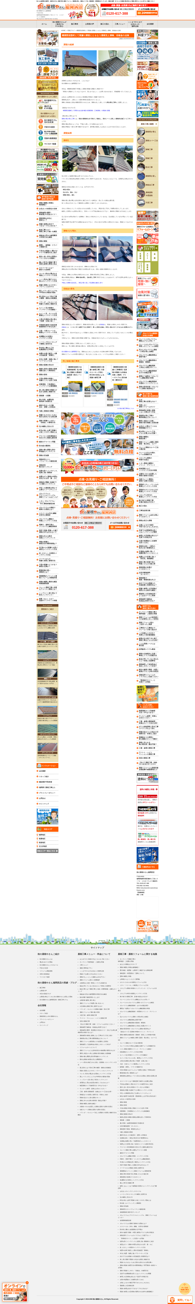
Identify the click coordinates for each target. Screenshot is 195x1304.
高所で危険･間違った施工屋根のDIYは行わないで (48, 531)
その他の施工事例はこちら (125, 408)
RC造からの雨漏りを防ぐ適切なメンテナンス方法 (48, 548)
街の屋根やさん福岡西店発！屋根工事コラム (54, 1000)
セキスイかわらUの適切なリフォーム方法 (133, 982)
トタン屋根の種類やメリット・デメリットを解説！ (136, 1049)
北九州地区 (43, 846)
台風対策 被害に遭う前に (88, 1000)
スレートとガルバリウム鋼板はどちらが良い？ (148, 340)
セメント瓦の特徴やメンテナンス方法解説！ (48, 308)
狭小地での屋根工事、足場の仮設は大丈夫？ (134, 996)
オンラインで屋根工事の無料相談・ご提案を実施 (148, 613)
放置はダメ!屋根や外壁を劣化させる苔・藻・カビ (48, 477)
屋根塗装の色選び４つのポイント (145, 568)
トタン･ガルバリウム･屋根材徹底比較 (47, 502)
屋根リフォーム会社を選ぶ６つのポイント (148, 516)
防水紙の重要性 (44, 446)
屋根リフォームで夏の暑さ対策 (90, 1012)
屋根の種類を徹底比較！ (144, 437)
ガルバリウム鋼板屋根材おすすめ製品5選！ (148, 371)
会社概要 (150, 24)
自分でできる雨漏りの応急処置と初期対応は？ (148, 584)
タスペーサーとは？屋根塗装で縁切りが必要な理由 (136, 1081)
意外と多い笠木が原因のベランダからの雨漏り (48, 257)
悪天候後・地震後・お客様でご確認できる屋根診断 (136, 970)
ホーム (44, 24)
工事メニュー (120, 24)
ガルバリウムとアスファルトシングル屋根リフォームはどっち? (48, 495)
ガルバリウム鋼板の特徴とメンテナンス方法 (48, 520)
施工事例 (74, 24)
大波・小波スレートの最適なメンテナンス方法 (48, 331)
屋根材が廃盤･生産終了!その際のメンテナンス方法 (136, 1090)
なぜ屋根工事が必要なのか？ (148, 400)
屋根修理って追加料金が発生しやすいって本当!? (148, 665)
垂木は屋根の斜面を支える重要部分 (91, 1059)
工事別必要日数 (144, 510)
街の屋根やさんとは (46, 959)
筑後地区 (42, 842)
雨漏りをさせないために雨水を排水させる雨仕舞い (136, 1262)
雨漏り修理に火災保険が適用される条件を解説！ (148, 589)
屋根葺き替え (151, 132)
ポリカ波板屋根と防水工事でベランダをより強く (148, 727)
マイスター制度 (45, 977)
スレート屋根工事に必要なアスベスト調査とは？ (48, 588)
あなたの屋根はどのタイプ (128, 964)
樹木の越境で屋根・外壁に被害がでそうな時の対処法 (148, 670)
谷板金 (102, 324)
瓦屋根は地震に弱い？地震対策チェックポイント (148, 552)
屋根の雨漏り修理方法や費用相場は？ (48, 542)
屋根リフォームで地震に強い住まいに (92, 1003)
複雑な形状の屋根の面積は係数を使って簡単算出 (135, 1117)
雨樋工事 (149, 158)
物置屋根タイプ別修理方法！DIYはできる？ (147, 711)
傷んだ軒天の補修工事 (127, 1183)
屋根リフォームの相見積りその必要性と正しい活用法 (148, 618)
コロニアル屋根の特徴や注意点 (145, 459)
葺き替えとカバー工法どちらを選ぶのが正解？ (148, 432)
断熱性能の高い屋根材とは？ (44, 571)
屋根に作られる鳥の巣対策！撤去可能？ (148, 743)
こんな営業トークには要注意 (147, 644)
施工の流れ (104, 24)
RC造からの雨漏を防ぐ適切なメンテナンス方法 (135, 1162)
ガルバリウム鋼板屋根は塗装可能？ (148, 356)
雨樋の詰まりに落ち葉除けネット (90, 1097)
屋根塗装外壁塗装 (149, 193)
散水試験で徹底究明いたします (90, 997)
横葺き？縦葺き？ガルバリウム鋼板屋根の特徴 (148, 377)
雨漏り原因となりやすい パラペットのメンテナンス (96, 1070)
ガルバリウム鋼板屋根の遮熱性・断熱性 (148, 361)
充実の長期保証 (45, 974)
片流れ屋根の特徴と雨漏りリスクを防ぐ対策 (48, 379)
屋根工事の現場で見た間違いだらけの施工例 (147, 563)
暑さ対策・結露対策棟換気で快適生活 (132, 1123)
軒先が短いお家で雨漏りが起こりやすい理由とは (48, 431)
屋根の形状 (43, 374)
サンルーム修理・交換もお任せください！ (148, 717)
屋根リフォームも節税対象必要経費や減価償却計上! (148, 768)
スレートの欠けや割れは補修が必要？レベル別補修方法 (137, 1046)
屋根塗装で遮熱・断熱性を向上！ (130, 1129)
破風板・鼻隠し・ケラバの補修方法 (131, 1067)
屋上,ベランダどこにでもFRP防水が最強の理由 (48, 291)
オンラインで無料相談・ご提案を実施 (92, 962)
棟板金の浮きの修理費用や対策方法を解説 (48, 236)
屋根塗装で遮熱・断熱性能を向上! (147, 579)
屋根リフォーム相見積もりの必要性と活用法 (94, 1041)
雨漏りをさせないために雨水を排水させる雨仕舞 (48, 416)
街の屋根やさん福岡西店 (69, 351)
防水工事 (149, 167)
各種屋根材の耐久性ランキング (130, 1212)
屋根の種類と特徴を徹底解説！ (46, 204)
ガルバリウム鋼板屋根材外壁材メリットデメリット (148, 382)
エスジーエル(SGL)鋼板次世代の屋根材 (47, 514)
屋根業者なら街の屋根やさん (49, 1016)
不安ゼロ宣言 (44, 968)
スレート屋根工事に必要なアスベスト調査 (133, 1150)
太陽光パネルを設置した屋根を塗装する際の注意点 (96, 1106)
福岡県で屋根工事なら (47, 787)
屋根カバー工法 (152, 141)
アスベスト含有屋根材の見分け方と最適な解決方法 (136, 1147)
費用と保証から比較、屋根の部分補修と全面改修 (148, 421)
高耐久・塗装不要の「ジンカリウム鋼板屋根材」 (135, 1159)
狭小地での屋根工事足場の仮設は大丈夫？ (147, 501)
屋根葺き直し (151, 176)
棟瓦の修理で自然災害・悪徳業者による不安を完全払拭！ (138, 1096)
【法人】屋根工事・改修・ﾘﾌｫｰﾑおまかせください (148, 763)
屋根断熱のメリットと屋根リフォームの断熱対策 (48, 577)
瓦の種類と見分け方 (46, 426)
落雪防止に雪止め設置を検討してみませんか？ (95, 1082)
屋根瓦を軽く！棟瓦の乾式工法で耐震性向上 (147, 547)
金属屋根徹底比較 (125, 1220)
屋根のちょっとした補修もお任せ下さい (92, 977)
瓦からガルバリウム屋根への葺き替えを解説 (148, 350)
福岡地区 (42, 835)
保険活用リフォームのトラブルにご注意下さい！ (135, 1235)
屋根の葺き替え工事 (68, 118)
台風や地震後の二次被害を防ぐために (148, 541)
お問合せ (42, 798)
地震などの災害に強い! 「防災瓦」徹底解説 (147, 557)
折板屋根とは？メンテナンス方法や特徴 (148, 469)
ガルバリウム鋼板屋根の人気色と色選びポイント (135, 1026)
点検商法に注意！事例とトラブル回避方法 (93, 983)
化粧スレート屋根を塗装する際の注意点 (146, 480)
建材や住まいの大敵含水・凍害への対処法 (47, 406)
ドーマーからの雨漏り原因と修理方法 (47, 559)
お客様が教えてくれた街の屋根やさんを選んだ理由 (56, 996)
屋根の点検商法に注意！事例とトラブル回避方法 (148, 654)
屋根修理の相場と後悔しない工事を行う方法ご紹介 (96, 1035)
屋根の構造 (43, 241)
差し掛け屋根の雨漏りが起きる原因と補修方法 (48, 391)
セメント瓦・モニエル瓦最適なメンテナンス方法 (48, 314)
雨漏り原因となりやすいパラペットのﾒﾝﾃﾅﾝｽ (48, 286)
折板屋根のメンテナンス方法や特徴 (131, 1052)
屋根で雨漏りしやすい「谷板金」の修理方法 (47, 421)
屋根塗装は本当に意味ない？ (45, 219)
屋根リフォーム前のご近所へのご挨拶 (146, 623)
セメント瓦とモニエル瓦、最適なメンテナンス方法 (136, 1058)
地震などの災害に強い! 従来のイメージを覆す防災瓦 (136, 1144)
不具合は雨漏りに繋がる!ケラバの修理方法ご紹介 (48, 251)
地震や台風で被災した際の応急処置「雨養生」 (48, 354)
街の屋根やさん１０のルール (49, 965)
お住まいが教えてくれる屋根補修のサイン (148, 427)
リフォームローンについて (88, 1047)
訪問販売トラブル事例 (147, 649)
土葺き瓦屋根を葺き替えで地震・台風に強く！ (48, 320)
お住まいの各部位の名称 (48, 208)
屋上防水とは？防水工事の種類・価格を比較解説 (48, 297)
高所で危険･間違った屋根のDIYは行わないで (134, 1165)
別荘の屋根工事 (144, 758)
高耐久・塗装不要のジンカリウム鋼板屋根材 (48, 525)
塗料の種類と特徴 (147, 789)
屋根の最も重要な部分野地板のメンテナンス (47, 450)
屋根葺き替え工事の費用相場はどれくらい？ (148, 416)
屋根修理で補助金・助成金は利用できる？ (147, 600)
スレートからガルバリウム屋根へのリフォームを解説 (148, 345)
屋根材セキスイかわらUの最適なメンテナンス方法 (148, 490)
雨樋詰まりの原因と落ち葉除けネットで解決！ (148, 738)
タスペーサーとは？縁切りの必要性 (46, 268)
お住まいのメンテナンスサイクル (130, 1191)
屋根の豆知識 (44, 455)
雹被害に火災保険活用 (127, 1285)
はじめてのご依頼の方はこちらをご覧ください (95, 959)
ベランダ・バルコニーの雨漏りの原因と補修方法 (48, 303)
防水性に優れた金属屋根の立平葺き (131, 1229)
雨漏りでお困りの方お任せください (91, 974)
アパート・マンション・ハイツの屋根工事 (93, 1018)
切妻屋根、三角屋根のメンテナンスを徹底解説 (48, 385)
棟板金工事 (150, 185)
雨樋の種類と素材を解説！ (88, 1103)
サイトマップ (44, 804)
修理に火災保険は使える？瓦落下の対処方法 (148, 536)
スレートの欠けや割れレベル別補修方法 (147, 453)
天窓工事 (149, 203)
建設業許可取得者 (45, 782)
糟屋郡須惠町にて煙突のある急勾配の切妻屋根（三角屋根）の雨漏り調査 (86, 110)
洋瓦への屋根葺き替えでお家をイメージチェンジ (48, 488)
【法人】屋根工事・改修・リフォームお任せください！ (97, 1024)
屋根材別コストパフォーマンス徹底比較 (48, 460)
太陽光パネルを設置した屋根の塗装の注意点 (148, 474)
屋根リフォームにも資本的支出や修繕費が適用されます (97, 1050)
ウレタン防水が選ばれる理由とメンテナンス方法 (48, 274)
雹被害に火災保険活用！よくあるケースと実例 (148, 594)
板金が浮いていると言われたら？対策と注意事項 (148, 660)
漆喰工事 (149, 149)
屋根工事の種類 (147, 124)
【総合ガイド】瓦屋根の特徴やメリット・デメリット (137, 1031)
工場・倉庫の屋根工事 (147, 748)
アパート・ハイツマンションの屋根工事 (147, 753)
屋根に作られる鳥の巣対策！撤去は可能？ (93, 1100)
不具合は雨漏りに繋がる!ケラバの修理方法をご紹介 (136, 1084)
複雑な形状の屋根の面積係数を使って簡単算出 (48, 369)
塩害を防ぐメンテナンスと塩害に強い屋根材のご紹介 (137, 1241)
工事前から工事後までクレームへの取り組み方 (148, 628)
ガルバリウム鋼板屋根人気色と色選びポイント (148, 366)
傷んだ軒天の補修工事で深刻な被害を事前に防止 (48, 263)
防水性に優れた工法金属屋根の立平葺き (46, 348)
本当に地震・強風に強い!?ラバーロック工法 (134, 1253)
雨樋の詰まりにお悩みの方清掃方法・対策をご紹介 (148, 732)
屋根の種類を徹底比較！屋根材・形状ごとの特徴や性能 (137, 1035)
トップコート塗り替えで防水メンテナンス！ (48, 594)
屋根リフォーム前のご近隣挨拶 (90, 980)
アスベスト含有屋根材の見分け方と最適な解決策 (48, 437)
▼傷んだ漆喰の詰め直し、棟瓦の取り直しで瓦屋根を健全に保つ (82, 283)
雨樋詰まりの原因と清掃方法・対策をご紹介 (94, 1094)
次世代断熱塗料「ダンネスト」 (144, 573)
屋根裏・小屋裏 (44, 395)
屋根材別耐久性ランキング (45, 466)
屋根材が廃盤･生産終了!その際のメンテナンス (48, 483)
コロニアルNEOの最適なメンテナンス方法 (148, 496)
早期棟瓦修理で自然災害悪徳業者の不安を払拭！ (48, 326)
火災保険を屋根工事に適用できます (91, 1006)
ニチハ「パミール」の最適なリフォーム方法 (134, 985)
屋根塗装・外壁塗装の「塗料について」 (132, 973)
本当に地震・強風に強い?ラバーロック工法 (48, 360)
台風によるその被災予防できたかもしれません (148, 526)
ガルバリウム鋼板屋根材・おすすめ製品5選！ (134, 1005)
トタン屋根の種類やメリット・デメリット (147, 464)
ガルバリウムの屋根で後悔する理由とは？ (47, 508)
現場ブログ (71, 30)
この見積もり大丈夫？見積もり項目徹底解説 (147, 634)
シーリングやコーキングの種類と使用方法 (48, 343)
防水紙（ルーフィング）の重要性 (130, 1203)
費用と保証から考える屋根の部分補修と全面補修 (95, 1053)
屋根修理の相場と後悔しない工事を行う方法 (147, 411)
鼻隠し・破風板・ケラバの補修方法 (48, 246)
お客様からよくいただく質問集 (130, 979)
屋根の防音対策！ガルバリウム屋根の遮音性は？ (148, 387)
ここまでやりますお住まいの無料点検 (135, 24)
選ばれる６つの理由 (46, 962)
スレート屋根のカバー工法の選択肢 (148, 448)
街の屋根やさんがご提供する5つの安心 (59, 24)
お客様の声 (89, 24)
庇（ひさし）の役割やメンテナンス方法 (48, 554)
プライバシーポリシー (47, 793)
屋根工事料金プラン (86, 968)
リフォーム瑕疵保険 (46, 971)
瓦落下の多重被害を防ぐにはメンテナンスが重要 (148, 531)
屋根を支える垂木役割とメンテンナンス (47, 537)
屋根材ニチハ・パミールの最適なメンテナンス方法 (148, 485)
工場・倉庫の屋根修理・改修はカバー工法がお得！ (148, 722)
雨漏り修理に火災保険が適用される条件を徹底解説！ (137, 1291)
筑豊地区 (42, 838)
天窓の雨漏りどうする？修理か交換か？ (48, 565)
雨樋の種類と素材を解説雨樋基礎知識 (48, 582)
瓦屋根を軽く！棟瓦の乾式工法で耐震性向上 (134, 1138)
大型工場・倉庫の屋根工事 (88, 1015)
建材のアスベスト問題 (47, 442)
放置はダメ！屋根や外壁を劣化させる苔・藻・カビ (136, 1244)
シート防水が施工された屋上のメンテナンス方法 (48, 280)
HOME (63, 30)
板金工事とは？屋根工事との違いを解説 (48, 230)
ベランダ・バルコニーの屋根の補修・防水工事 (95, 1009)
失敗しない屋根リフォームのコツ (147, 406)
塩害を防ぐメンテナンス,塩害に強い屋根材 (48, 471)
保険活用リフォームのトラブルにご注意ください (148, 675)
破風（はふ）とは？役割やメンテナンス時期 (48, 599)
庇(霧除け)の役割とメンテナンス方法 (46, 337)
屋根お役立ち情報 (145, 520)
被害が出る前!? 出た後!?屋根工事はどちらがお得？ (148, 639)
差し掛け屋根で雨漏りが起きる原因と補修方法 (135, 1259)
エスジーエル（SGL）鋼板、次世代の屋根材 (134, 1226)
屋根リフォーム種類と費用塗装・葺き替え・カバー (148, 443)
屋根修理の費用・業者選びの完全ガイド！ (48, 213)
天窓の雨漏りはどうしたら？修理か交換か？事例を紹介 (137, 1070)
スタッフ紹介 (44, 776)
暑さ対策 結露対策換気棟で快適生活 (46, 400)
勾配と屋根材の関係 (46, 411)
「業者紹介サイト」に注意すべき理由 (147, 681)
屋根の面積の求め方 (46, 365)
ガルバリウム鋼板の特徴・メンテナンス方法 (134, 1156)
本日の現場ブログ (45, 993)
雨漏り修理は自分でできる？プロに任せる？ (48, 225)
